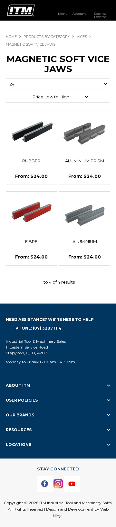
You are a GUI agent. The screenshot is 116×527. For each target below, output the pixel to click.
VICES (82, 36)
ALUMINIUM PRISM (84, 160)
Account (79, 13)
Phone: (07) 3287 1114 (38, 328)
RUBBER (31, 160)
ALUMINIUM (84, 241)
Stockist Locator (100, 15)
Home (11, 36)
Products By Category (47, 36)
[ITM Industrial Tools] (20, 10)
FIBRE (31, 241)
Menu (63, 13)
